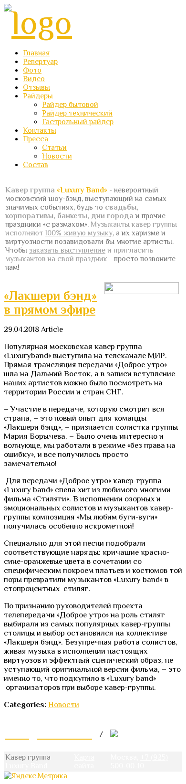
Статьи (54, 147)
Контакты (39, 130)
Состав (35, 164)
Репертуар (40, 61)
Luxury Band (26, 766)
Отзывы (36, 87)
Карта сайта (84, 761)
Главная (36, 53)
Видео (34, 78)
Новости (57, 156)
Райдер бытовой (70, 104)
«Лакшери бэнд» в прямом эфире (50, 303)
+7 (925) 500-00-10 (139, 761)
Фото (32, 70)
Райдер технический (77, 113)
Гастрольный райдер (78, 121)
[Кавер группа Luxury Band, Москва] (38, 22)
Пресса (35, 139)
